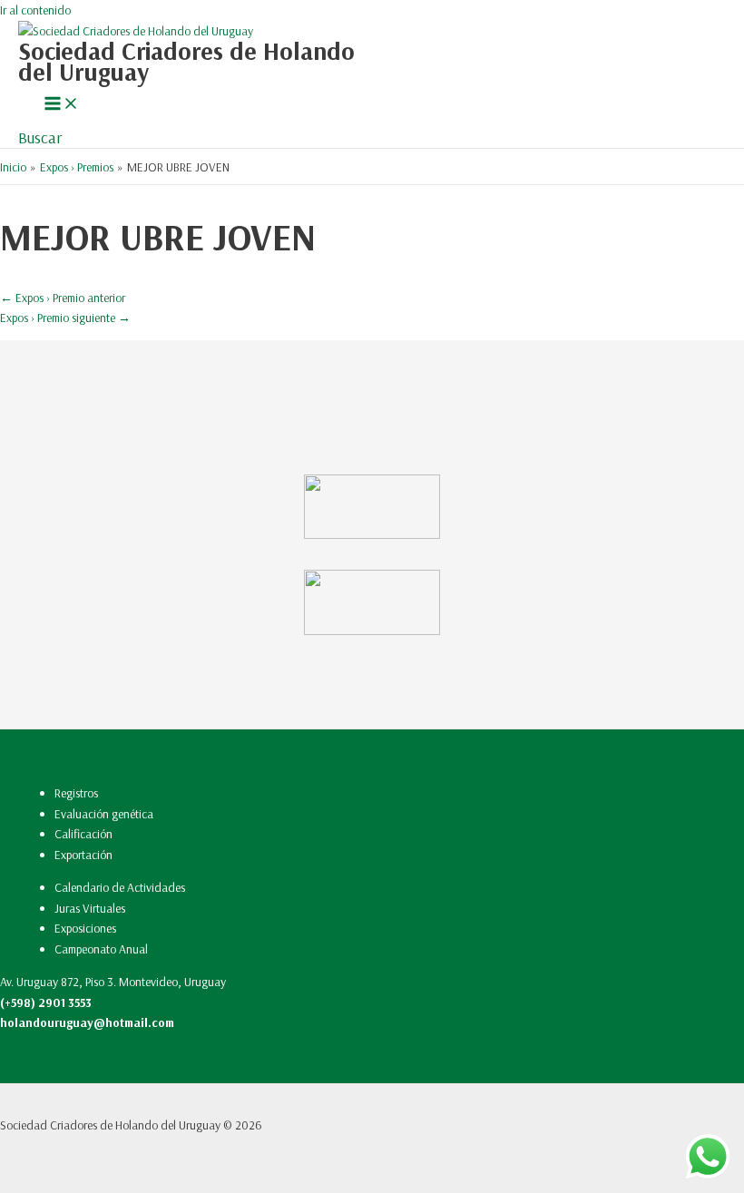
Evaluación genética (103, 813)
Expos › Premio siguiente (65, 317)
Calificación (83, 833)
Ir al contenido (35, 9)
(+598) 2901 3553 (46, 1002)
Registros (76, 792)
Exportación (83, 854)
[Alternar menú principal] (61, 104)
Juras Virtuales (89, 907)
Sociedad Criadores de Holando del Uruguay (186, 61)
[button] (40, 137)
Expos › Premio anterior (62, 297)
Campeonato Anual (101, 948)
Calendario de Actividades (119, 887)
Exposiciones (85, 927)
